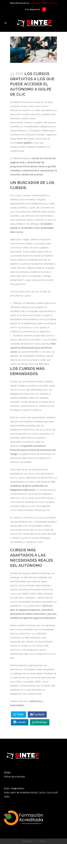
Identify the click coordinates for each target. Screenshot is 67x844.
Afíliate (7, 772)
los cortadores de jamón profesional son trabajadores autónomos (32, 486)
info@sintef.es (37, 3)
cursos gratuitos (25, 142)
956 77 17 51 (51, 3)
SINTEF (37, 841)
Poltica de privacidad (14, 776)
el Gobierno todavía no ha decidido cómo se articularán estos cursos (32, 228)
